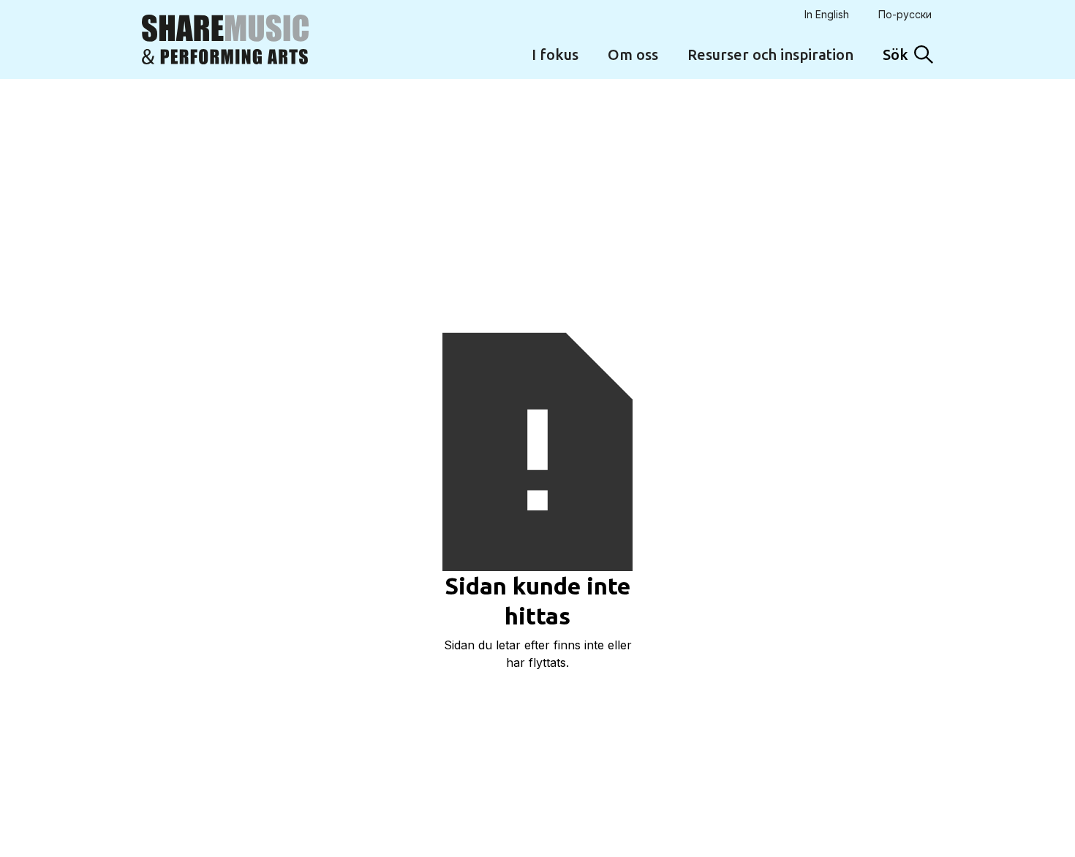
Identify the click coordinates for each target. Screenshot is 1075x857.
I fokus (555, 54)
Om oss (633, 54)
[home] (225, 39)
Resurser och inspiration (770, 54)
